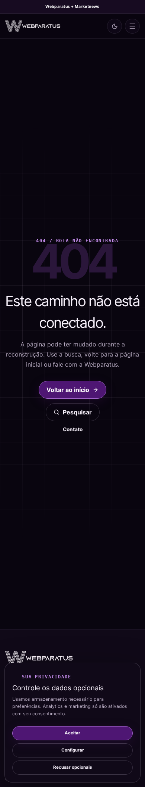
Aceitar (72, 732)
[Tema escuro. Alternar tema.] (114, 26)
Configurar (72, 750)
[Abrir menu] (132, 26)
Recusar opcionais (72, 767)
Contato (73, 429)
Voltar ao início (67, 390)
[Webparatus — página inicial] (33, 26)
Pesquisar (77, 412)
